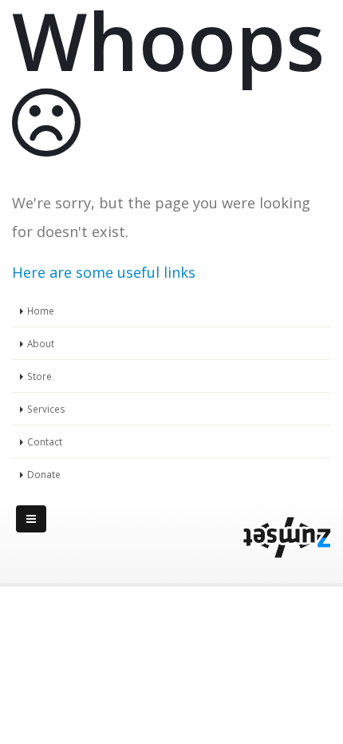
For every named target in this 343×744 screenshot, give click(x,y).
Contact (44, 441)
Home (40, 310)
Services (46, 408)
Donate (44, 474)
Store (39, 376)
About (40, 343)
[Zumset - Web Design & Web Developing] (286, 538)
